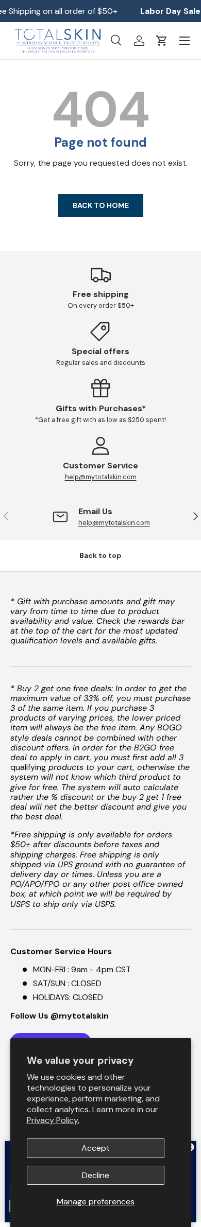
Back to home (101, 205)
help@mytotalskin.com (101, 476)
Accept (95, 1148)
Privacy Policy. (53, 1120)
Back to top (100, 555)
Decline (95, 1175)
